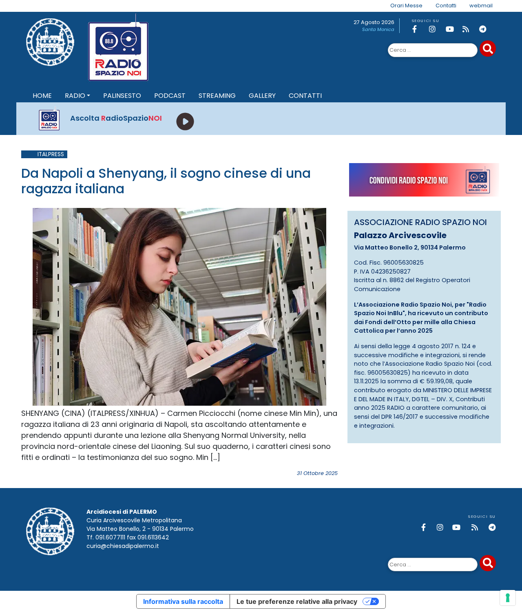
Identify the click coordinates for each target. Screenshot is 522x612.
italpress (51, 154)
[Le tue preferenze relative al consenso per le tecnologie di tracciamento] (507, 597)
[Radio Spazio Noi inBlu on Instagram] (436, 29)
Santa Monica (378, 29)
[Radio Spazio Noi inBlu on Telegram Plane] (486, 29)
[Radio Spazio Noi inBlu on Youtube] (452, 29)
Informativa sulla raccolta (183, 601)
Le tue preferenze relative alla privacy (297, 601)
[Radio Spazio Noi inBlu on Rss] (469, 29)
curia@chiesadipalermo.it (122, 546)
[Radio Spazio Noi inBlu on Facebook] (419, 29)
